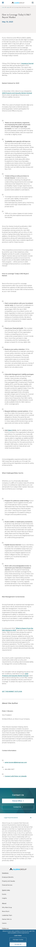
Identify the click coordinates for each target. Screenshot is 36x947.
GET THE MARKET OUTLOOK (12, 691)
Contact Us (17, 807)
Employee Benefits (7, 877)
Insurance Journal (27, 63)
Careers (4, 923)
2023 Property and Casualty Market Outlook (17, 93)
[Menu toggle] (4, 3)
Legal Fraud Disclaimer (11, 817)
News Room (5, 911)
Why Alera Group (7, 907)
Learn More (18, 935)
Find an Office (17, 801)
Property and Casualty (8, 881)
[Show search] (32, 2)
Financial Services (7, 885)
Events (4, 894)
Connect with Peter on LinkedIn (16, 776)
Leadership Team (7, 915)
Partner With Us (6, 919)
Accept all (18, 944)
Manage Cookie (18, 939)
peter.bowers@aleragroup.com (16, 762)
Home (3, 7)
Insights (8, 7)
